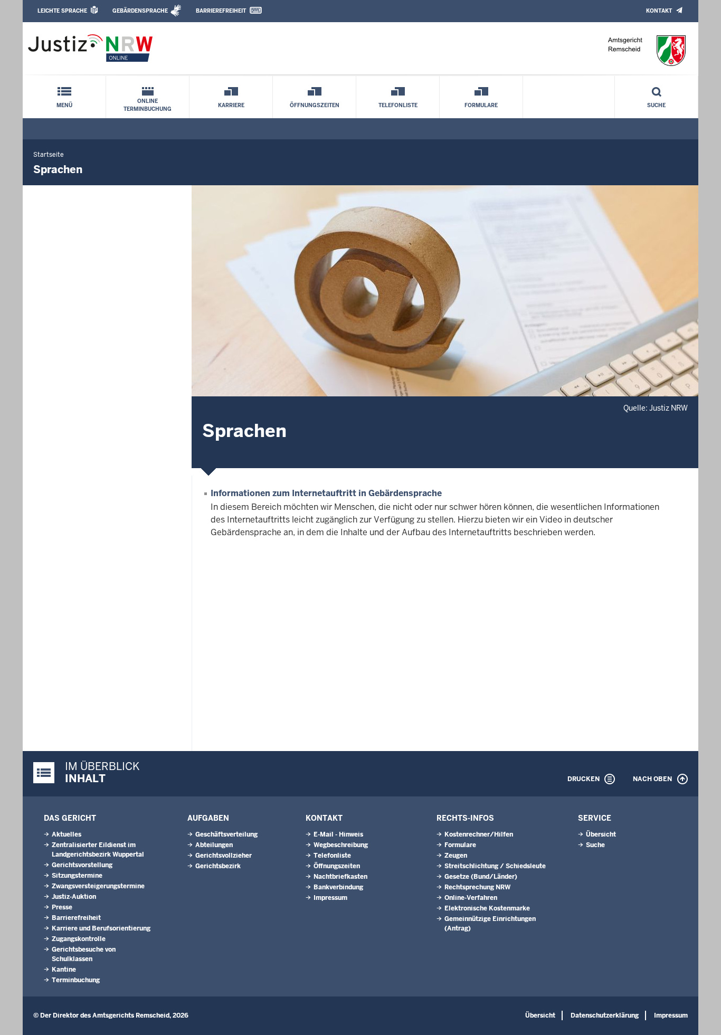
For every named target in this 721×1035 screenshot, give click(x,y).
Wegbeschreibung (341, 845)
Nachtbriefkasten (340, 876)
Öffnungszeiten (314, 105)
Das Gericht (70, 818)
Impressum (330, 898)
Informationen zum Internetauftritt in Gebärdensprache (326, 493)
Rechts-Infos (465, 818)
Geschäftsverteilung (226, 834)
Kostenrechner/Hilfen (478, 834)
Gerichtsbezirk (218, 866)
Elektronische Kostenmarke (487, 908)
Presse (62, 907)
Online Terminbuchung (148, 105)
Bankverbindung (338, 887)
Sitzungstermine (77, 875)
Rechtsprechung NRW (477, 887)
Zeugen (455, 855)
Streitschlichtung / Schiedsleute (495, 866)
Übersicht (601, 834)
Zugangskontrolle (79, 939)
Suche (656, 105)
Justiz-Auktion (74, 896)
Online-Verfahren (470, 898)
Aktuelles (66, 834)
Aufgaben (208, 818)
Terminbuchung (76, 980)
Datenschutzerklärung (605, 1015)
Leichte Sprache (62, 10)
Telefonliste (398, 105)
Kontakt (659, 10)
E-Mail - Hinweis (338, 834)
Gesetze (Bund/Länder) (480, 876)
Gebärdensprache (140, 10)
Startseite (48, 154)
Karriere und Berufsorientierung (101, 928)
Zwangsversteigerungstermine (98, 886)
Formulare (481, 105)
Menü (64, 105)
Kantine (64, 969)
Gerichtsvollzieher (223, 855)
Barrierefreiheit (221, 10)
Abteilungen (214, 845)
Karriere (231, 105)
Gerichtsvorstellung (82, 865)
